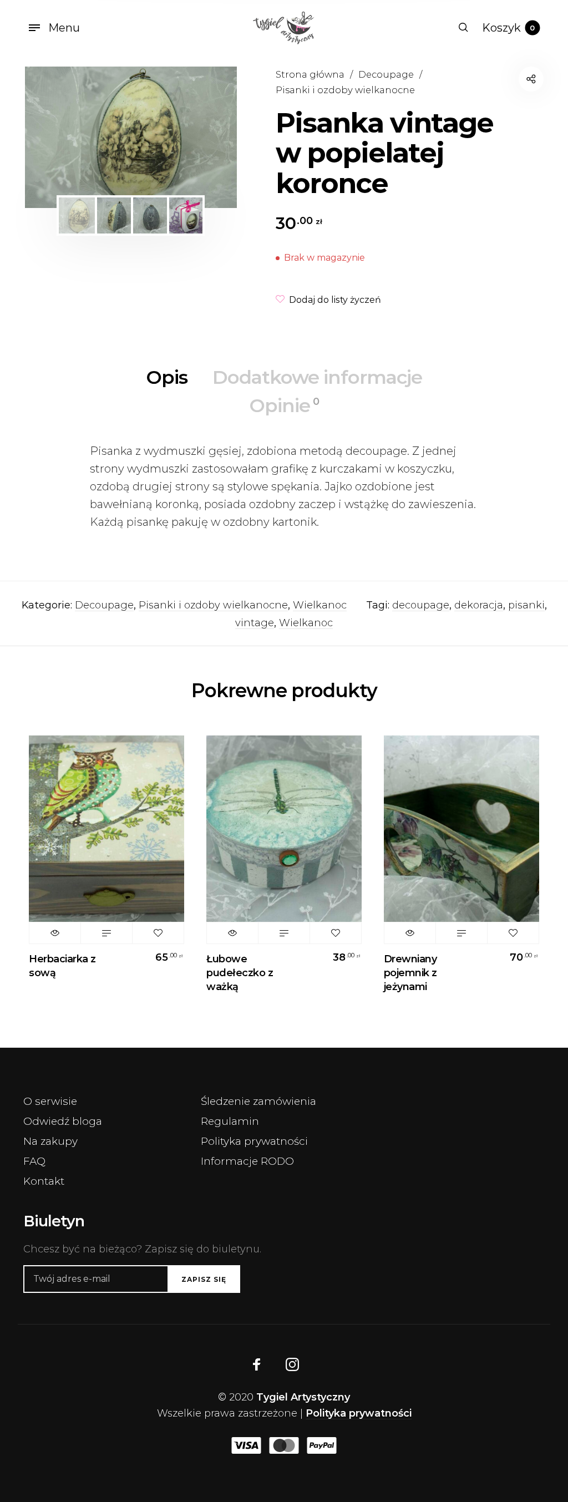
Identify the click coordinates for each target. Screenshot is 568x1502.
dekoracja (478, 605)
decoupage (420, 605)
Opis (166, 377)
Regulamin (230, 1121)
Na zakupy (50, 1141)
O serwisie (50, 1101)
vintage (254, 623)
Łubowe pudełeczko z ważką (239, 973)
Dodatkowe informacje (317, 377)
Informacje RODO (247, 1161)
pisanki (526, 605)
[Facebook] (256, 1364)
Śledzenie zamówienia (258, 1101)
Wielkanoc (320, 605)
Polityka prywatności (254, 1141)
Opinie (284, 405)
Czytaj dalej (106, 933)
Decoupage (386, 74)
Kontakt (43, 1181)
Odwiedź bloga (62, 1121)
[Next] (209, 137)
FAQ (34, 1161)
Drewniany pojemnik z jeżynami (410, 973)
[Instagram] (292, 1364)
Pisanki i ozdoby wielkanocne (345, 89)
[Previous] (52, 137)
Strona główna (310, 74)
